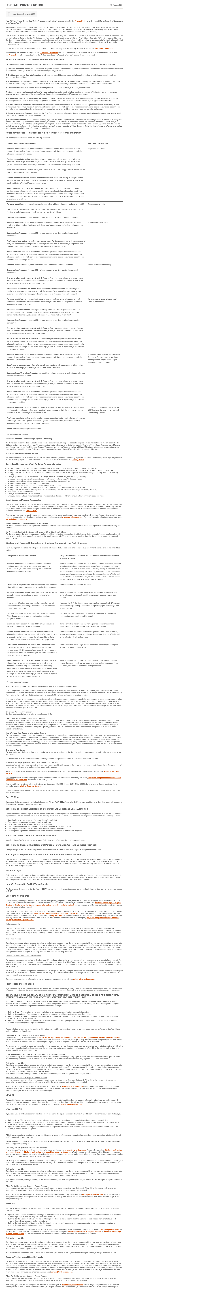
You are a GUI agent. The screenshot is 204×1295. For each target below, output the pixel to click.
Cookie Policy (31, 510)
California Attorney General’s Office (47, 913)
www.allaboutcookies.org (16, 519)
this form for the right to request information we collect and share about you (46, 905)
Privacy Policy (80, 21)
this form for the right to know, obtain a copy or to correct (96, 1037)
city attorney (56, 915)
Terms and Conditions (104, 48)
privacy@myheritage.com (83, 979)
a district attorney (70, 913)
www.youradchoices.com (72, 517)
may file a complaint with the (98, 917)
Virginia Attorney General (30, 786)
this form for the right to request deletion (53, 1037)
